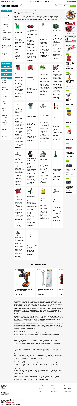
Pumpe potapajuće (31, 158)
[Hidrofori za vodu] (19, 67)
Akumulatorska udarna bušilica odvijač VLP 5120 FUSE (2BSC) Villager (23, 290)
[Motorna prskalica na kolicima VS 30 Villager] (69, 131)
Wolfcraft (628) (4, 120)
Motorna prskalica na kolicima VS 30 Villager (70, 136)
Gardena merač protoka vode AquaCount (18, 251)
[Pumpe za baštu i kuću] (45, 154)
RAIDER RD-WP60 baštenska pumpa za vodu (44, 180)
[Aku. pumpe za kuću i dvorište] (32, 26)
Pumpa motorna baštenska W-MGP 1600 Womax (57, 79)
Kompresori (4, 56)
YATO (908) (4, 101)
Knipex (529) (4, 134)
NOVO (6, 70)
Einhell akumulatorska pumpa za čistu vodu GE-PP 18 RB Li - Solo (32, 46)
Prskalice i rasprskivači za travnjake (18, 160)
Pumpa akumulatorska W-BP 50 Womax (32, 34)
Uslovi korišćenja (54, 390)
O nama (65, 386)
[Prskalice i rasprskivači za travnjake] (19, 154)
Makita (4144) (4, 80)
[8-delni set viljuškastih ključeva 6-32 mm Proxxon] (46, 278)
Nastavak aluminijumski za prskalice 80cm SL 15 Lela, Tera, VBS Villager (19, 137)
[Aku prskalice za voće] (19, 26)
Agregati (3, 12)
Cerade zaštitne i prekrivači (6, 32)
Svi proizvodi (18, 58)
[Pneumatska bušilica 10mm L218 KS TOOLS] (69, 148)
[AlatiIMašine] (9, 6)
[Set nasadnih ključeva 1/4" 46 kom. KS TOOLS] (69, 165)
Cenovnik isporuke (67, 388)
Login (39, 386)
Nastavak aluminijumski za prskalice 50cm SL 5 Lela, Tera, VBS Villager (19, 116)
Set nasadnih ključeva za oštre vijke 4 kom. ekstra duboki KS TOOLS (70, 63)
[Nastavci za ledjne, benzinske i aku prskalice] (19, 106)
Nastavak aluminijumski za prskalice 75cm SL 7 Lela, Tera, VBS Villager (19, 124)
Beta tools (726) (4, 115)
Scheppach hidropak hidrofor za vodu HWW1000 (19, 91)
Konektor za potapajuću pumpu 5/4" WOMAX (31, 125)
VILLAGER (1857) (5, 89)
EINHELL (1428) (4, 94)
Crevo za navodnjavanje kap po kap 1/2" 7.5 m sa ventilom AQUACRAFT (57, 44)
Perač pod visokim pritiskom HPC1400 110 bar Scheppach (44, 124)
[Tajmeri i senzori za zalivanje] (19, 234)
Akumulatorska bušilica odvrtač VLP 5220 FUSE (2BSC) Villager (70, 81)
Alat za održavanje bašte (6, 19)
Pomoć (13, 1)
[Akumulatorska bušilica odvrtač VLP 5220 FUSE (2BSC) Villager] (69, 76)
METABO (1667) (4, 92)
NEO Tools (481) (4, 136)
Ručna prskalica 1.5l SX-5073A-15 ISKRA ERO (44, 220)
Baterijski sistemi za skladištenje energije (5, 27)
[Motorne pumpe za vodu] (57, 67)
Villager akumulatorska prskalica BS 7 (18, 51)
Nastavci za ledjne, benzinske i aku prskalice (19, 111)
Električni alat (4, 37)
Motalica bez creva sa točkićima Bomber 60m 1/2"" (45, 89)
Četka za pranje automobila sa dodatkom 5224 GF (44, 54)
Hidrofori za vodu (19, 73)
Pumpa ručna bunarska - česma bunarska (31, 222)
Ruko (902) (4, 103)
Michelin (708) (4, 117)
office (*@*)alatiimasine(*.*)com (8, 402)
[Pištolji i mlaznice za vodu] (57, 106)
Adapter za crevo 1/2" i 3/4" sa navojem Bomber (56, 219)
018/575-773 (32, 1)
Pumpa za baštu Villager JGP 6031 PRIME (44, 175)
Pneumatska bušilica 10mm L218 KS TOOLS (70, 153)
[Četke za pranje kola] (45, 26)
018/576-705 (41, 1)
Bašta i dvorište (22, 10)
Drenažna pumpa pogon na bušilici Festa (18, 199)
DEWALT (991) (4, 99)
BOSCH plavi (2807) (5, 87)
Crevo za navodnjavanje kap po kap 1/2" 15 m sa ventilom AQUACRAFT (57, 55)
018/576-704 (36, 1)
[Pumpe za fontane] (57, 154)
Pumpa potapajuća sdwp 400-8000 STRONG (31, 166)
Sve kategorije (4, 59)
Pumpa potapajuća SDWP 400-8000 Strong (31, 171)
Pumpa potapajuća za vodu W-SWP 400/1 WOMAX (31, 181)
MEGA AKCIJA (6, 63)
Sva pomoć (53, 388)
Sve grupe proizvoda (67, 391)
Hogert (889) (4, 108)
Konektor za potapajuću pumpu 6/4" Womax (31, 129)
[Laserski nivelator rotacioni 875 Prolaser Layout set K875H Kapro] (69, 95)
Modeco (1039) (4, 96)
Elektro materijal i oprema (6, 39)
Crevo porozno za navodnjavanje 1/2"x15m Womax (57, 50)
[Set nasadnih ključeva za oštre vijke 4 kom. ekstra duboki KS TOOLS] (69, 58)
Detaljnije (55, 19)
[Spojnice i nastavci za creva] (57, 191)
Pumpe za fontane (57, 163)
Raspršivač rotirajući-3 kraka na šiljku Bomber (19, 164)
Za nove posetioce (54, 386)
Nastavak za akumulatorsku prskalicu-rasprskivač (19, 46)
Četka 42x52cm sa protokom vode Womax (44, 46)
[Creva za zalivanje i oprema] (57, 26)
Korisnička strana (8, 1)
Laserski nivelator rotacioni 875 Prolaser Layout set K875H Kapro (70, 99)
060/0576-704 (46, 1)
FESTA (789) (4, 110)
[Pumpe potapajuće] (32, 154)
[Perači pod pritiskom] (45, 106)
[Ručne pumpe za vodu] (32, 191)
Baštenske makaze (5, 24)
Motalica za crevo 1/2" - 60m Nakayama (44, 93)
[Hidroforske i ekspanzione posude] (32, 67)
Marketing (2, 1)
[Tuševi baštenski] (32, 234)
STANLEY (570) (4, 122)
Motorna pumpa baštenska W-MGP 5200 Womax (57, 96)
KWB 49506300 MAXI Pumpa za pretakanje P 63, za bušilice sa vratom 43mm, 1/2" (19, 215)
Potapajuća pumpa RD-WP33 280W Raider (31, 162)
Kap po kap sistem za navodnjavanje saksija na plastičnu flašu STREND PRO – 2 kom (19, 179)
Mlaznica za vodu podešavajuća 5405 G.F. (57, 132)
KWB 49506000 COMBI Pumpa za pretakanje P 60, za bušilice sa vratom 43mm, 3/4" (19, 222)
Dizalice (3, 34)
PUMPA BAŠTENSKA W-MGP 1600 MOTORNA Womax (57, 83)
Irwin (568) (4, 124)
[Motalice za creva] (45, 67)
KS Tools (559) (4, 127)
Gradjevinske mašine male (6, 45)
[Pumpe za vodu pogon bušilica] (19, 191)
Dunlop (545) (4, 129)
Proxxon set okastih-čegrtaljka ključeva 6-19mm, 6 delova (69, 187)
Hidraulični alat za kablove (6, 47)
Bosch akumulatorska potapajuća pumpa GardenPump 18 (32, 52)
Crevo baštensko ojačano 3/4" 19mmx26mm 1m (56, 35)
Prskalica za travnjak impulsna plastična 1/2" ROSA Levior (19, 174)
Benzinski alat (4, 30)
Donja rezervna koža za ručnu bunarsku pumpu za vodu (32, 208)
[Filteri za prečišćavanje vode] (32, 106)
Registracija (40, 388)
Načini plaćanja (54, 391)
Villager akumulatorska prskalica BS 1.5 (18, 39)
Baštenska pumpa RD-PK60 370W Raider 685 (44, 168)
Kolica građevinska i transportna (5, 54)
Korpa (39, 391)
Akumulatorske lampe (5, 15)
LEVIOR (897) (4, 106)
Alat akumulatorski (5, 17)
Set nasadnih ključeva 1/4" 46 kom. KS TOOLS (70, 170)
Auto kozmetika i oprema (6, 22)
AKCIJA (6, 74)
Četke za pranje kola (44, 34)
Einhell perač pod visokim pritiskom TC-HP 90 (44, 133)
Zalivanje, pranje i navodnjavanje (32, 10)
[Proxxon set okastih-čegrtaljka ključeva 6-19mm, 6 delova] (69, 182)
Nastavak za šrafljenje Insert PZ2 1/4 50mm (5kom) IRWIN (70, 117)
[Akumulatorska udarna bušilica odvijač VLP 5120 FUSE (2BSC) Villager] (24, 278)
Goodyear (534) (4, 131)
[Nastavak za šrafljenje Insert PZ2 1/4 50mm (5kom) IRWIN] (69, 113)
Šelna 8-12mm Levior (57, 207)
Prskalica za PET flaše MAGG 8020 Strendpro (44, 213)
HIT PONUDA (6, 67)
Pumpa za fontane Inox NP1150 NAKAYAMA (57, 173)
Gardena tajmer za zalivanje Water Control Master (19, 255)
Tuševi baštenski (31, 241)
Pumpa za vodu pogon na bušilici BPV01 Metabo (18, 209)
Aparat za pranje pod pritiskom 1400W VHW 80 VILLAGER (45, 128)
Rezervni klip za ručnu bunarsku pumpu (31, 218)
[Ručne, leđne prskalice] (45, 191)
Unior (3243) (4, 82)
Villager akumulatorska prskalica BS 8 (18, 55)
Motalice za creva (44, 74)
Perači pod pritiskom (44, 115)
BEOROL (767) (4, 113)
